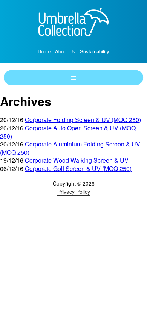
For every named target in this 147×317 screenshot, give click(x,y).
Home (44, 51)
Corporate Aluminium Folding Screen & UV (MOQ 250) (70, 148)
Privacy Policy (73, 191)
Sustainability (94, 51)
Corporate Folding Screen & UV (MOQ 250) (83, 119)
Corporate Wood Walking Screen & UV (77, 160)
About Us (65, 51)
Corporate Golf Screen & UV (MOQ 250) (78, 168)
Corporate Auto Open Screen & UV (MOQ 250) (68, 132)
